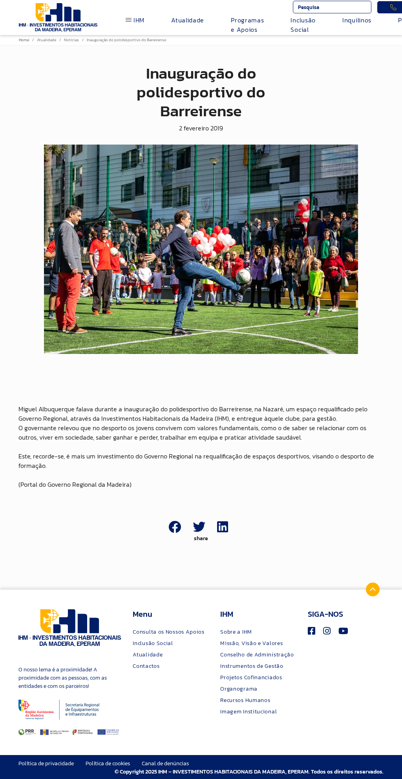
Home (24, 40)
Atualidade (187, 20)
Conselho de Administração (257, 655)
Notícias (71, 40)
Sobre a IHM (236, 632)
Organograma (239, 689)
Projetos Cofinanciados (251, 677)
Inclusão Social (303, 24)
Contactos (146, 666)
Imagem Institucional (248, 712)
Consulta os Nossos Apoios (169, 632)
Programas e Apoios (247, 24)
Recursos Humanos (245, 700)
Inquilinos (356, 20)
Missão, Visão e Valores (251, 643)
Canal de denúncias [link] (165, 763)
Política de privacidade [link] (46, 763)
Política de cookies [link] (108, 763)
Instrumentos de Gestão (251, 666)
